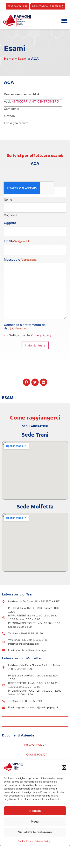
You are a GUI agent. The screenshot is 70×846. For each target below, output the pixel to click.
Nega (35, 821)
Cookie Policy (25, 841)
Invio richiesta (35, 345)
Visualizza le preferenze (35, 832)
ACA (35, 163)
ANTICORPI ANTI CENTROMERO (35, 101)
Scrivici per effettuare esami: (35, 155)
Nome (8, 199)
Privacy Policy (43, 841)
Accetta (35, 811)
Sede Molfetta (35, 506)
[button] (64, 767)
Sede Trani (35, 434)
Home (9, 58)
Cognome (10, 215)
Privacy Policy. (41, 335)
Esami (14, 48)
